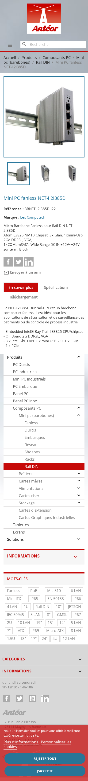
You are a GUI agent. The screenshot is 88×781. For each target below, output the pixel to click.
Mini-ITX (14, 598)
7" (9, 630)
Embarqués (35, 437)
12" (62, 622)
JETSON (74, 606)
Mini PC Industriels (29, 379)
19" (39, 622)
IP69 (35, 630)
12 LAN (69, 638)
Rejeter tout (45, 758)
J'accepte (45, 771)
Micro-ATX (55, 630)
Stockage (27, 503)
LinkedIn (45, 698)
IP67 (77, 614)
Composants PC (27, 408)
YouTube (32, 698)
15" (50, 622)
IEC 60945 (15, 614)
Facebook (6, 698)
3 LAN (36, 614)
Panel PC (20, 393)
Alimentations (31, 488)
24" (44, 638)
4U (55, 638)
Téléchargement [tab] (23, 297)
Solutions (15, 539)
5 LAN (76, 622)
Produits (14, 357)
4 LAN (12, 606)
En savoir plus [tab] (20, 287)
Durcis (30, 430)
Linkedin (29, 262)
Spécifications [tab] (56, 287)
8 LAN (76, 630)
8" (48, 614)
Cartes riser (29, 495)
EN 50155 (55, 598)
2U (9, 622)
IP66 (77, 598)
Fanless (31, 422)
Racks (30, 459)
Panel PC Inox (25, 401)
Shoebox (32, 452)
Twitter (19, 698)
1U (26, 606)
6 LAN (76, 590)
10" (58, 606)
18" (23, 638)
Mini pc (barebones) (36, 415)
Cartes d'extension (35, 510)
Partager (8, 262)
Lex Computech (32, 217)
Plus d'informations (21, 742)
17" (34, 638)
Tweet (18, 262)
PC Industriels (25, 371)
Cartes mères (30, 481)
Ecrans (19, 532)
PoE (33, 590)
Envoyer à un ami (22, 272)
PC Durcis (21, 364)
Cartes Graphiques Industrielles (47, 517)
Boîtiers (25, 473)
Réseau (31, 444)
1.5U (11, 638)
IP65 (34, 598)
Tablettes (21, 524)
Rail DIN (31, 466)
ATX (21, 630)
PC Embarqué (25, 386)
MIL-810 (54, 590)
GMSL (62, 614)
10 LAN (24, 622)
